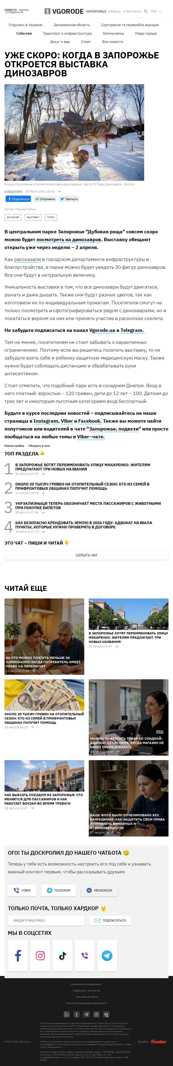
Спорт (86, 41)
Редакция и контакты (86, 990)
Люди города (146, 33)
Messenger (103, 890)
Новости (11, 10)
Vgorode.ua (102, 330)
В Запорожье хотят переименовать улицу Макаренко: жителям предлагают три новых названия (82, 467)
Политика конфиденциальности (86, 1003)
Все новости (112, 41)
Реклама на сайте (87, 996)
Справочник (14, 12)
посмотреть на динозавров (68, 239)
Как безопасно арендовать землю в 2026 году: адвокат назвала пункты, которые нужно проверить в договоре (83, 525)
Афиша (24, 10)
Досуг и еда (60, 41)
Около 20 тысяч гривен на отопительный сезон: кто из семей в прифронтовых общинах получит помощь (82, 486)
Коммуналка (113, 33)
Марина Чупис (25, 209)
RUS (154, 11)
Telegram (62, 890)
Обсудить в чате (39, 445)
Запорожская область (72, 24)
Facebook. (90, 420)
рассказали (27, 259)
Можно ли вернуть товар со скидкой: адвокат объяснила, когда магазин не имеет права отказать (127, 742)
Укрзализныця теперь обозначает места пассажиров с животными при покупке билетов (88, 505)
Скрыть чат (86, 555)
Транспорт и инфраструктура (67, 33)
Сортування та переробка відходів (130, 24)
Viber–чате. (91, 436)
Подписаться (114, 920)
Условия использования (86, 984)
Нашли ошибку (14, 445)
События (24, 33)
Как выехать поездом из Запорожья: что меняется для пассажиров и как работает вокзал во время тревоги (44, 799)
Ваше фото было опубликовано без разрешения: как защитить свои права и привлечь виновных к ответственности (127, 821)
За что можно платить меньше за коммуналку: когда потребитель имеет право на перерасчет (43, 661)
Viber (67, 420)
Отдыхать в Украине (25, 24)
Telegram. (133, 330)
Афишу (116, 11)
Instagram (46, 420)
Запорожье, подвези (114, 428)
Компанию (133, 11)
